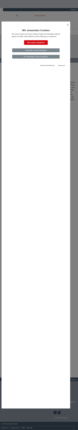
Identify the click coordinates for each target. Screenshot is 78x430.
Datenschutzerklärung (47, 65)
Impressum (61, 65)
